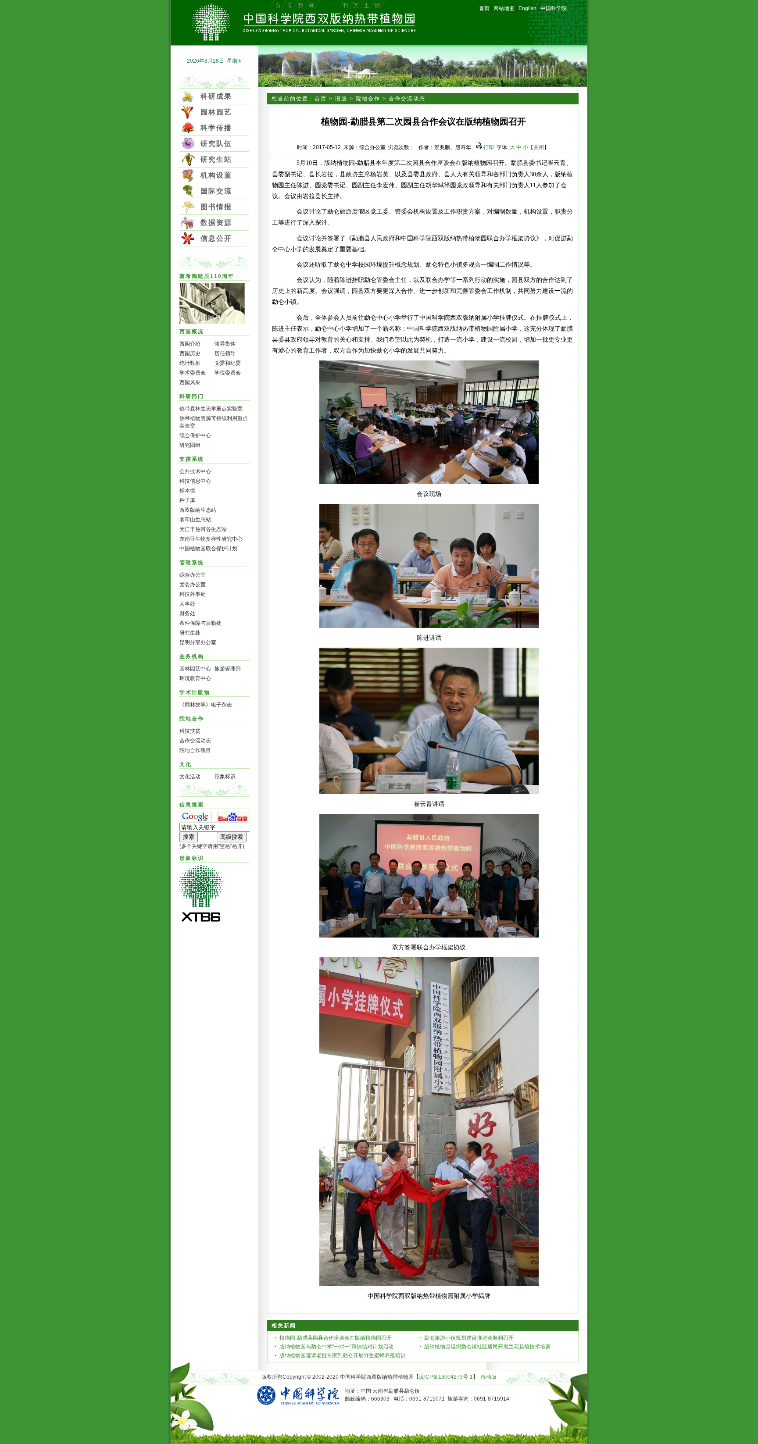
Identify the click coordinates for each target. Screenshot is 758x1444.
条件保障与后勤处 (200, 623)
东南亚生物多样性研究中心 (211, 539)
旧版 (341, 99)
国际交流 (216, 191)
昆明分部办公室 (197, 642)
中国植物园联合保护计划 (208, 549)
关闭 (538, 147)
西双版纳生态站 (197, 510)
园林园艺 (216, 112)
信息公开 (216, 238)
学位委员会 (228, 373)
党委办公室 (192, 584)
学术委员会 (192, 373)
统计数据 (189, 363)
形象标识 (225, 777)
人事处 (187, 604)
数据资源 (216, 222)
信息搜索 (191, 805)
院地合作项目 (195, 750)
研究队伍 (216, 143)
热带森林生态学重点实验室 (211, 409)
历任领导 (225, 353)
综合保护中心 (195, 435)
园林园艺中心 (195, 669)
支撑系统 (191, 459)
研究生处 (189, 633)
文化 (185, 764)
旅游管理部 (228, 669)
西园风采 (189, 382)
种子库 (187, 500)
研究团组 (189, 445)
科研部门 (191, 396)
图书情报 (216, 206)
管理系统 (191, 563)
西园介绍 (189, 344)
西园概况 (191, 331)
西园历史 (189, 353)
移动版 (489, 1377)
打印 (488, 147)
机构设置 (216, 175)
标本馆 (187, 491)
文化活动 (189, 777)
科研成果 (216, 96)
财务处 (187, 613)
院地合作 (191, 719)
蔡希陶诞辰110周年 (206, 276)
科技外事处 (192, 594)
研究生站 (216, 159)
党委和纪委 (228, 363)
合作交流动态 (195, 741)
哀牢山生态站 (195, 520)
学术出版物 (194, 692)
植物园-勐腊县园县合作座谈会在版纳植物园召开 (335, 1338)
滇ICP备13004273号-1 (446, 1377)
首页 (321, 99)
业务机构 (191, 656)
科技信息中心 (195, 481)
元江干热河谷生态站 (203, 529)
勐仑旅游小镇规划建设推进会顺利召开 (469, 1338)
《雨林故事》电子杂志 (205, 705)
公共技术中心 (195, 471)
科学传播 (216, 128)
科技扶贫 (189, 731)
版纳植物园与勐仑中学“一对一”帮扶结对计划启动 (336, 1347)
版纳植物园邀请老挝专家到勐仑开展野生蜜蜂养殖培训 (342, 1355)
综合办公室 (192, 575)
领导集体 (225, 344)
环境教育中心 (195, 678)
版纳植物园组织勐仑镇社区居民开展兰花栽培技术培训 (487, 1347)
